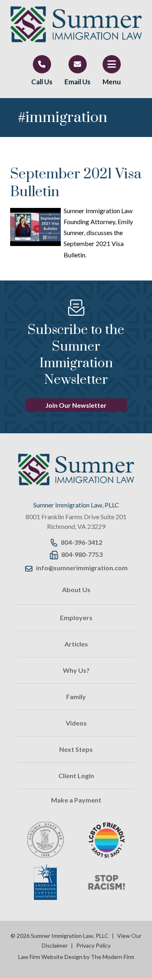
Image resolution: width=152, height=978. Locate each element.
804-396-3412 (81, 542)
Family (76, 696)
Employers (76, 617)
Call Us (41, 81)
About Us (76, 589)
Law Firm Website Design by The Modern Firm (76, 956)
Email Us (77, 81)
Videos (76, 723)
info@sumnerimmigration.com (82, 567)
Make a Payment (76, 800)
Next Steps (76, 749)
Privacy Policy (93, 945)
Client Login (76, 775)
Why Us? (76, 670)
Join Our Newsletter (76, 405)
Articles (76, 644)
